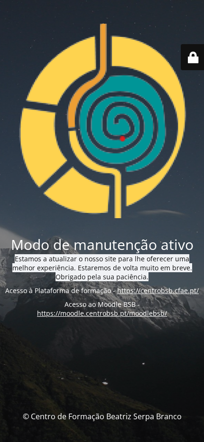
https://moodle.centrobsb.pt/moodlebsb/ (102, 313)
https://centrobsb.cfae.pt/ (158, 290)
